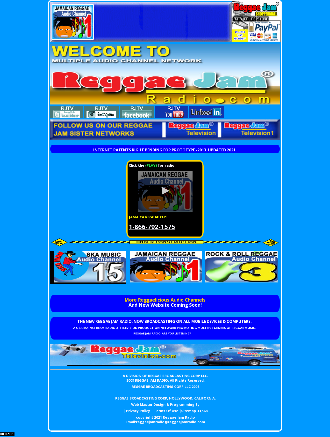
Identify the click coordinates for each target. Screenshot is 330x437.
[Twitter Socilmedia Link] (66, 116)
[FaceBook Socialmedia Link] (137, 116)
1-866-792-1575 (152, 226)
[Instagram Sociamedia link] (101, 116)
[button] (165, 190)
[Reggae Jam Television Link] (165, 364)
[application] (165, 191)
